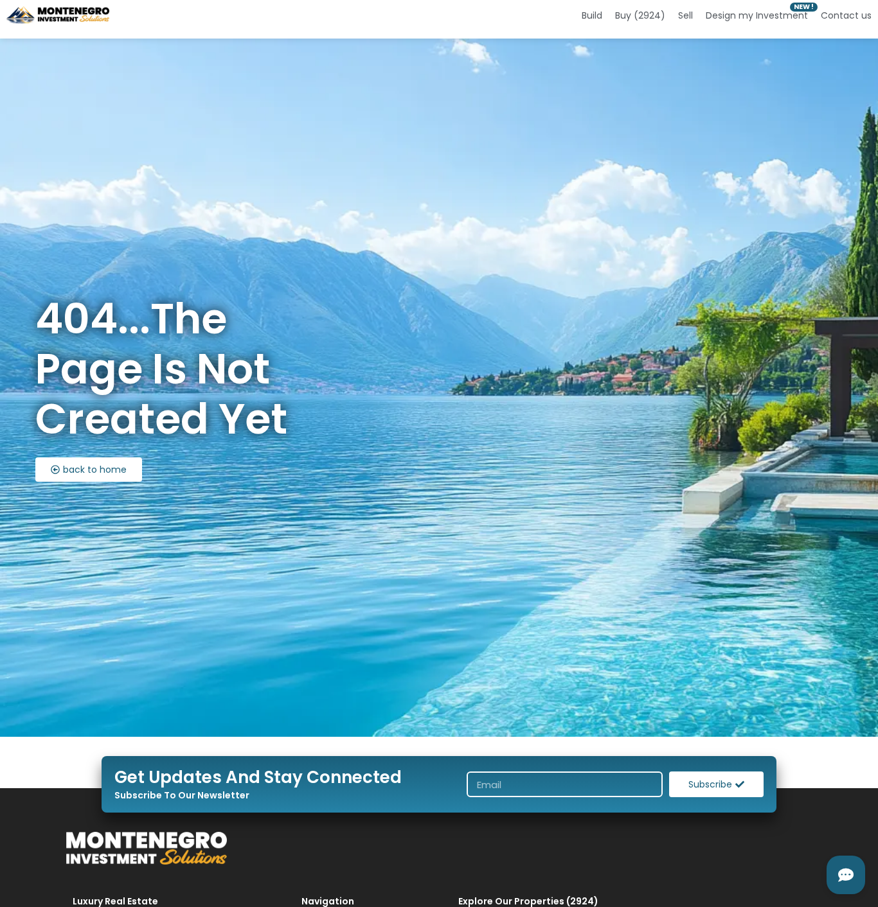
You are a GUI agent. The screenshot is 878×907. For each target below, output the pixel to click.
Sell (685, 15)
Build (592, 15)
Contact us (846, 15)
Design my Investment (757, 15)
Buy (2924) (640, 15)
